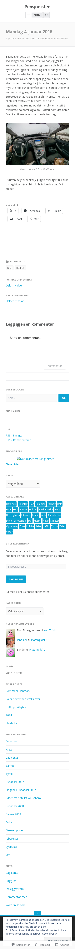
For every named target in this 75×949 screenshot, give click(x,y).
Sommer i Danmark (18, 691)
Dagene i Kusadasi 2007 (21, 790)
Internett (26, 515)
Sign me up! (16, 579)
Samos (10, 765)
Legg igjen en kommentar (53, 38)
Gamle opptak (14, 830)
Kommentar (55, 365)
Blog (9, 267)
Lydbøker (11, 846)
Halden (33, 509)
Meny (37, 14)
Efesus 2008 (13, 814)
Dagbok (20, 267)
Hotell (58, 509)
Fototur (24, 509)
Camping (40, 504)
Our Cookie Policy (47, 933)
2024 (9, 715)
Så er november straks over (23, 699)
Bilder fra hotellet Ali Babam (23, 798)
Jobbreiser (12, 838)
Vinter (9, 532)
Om (8, 855)
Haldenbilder (46, 509)
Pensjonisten (37, 7)
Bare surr (11, 504)
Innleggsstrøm (15, 889)
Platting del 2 (39, 640)
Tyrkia (54, 526)
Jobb (43, 515)
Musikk (37, 520)
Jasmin (35, 515)
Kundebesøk (54, 515)
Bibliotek (23, 504)
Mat (30, 520)
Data (59, 504)
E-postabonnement (18, 543)
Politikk (30, 526)
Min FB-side (13, 410)
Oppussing (12, 526)
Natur (46, 520)
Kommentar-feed (16, 897)
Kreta (9, 749)
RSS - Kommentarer (18, 440)
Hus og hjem (13, 515)
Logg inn (11, 881)
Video (62, 526)
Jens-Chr (30, 38)
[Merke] (31, 398)
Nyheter (54, 520)
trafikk (46, 526)
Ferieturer (12, 741)
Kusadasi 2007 (15, 782)
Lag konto (12, 872)
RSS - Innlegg (14, 435)
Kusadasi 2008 (15, 806)
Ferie (9, 509)
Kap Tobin (49, 630)
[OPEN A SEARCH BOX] (46, 15)
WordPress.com (16, 905)
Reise (38, 526)
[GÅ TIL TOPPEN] (37, 913)
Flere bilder (12, 464)
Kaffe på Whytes (16, 707)
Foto (15, 509)
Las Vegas (12, 757)
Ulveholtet (12, 723)
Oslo (22, 526)
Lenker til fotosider (16, 520)
